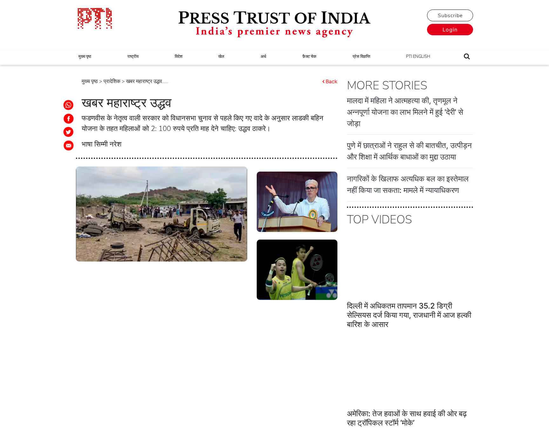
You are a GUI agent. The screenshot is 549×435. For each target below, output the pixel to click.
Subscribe (450, 15)
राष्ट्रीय (133, 56)
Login (450, 29)
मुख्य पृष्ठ (84, 56)
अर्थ (263, 56)
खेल (221, 56)
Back (331, 81)
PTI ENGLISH (418, 56)
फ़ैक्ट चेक (309, 56)
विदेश (178, 56)
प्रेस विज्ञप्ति (361, 56)
